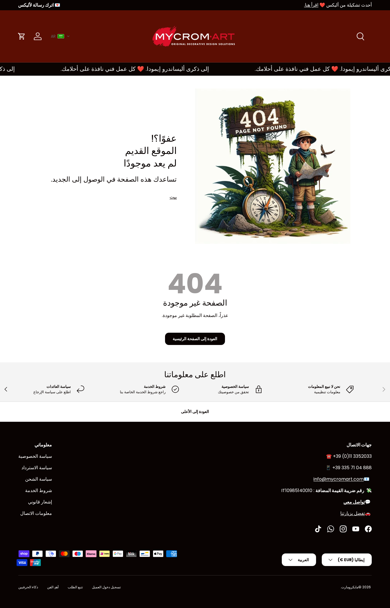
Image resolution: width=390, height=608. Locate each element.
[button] (60, 36)
